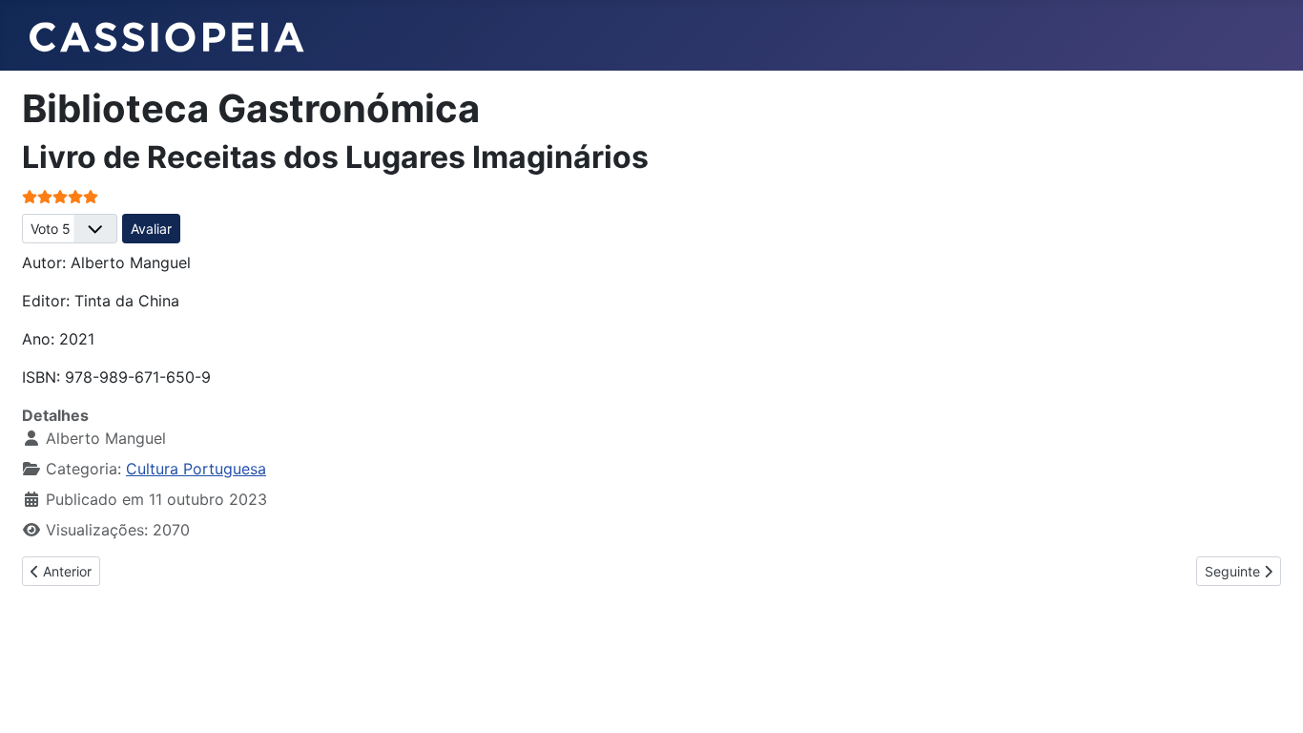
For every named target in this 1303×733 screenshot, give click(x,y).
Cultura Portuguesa (196, 468)
